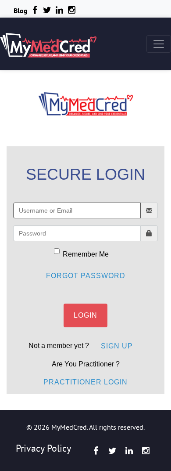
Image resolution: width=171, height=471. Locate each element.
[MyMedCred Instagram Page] (145, 450)
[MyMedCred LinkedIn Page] (59, 10)
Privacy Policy (43, 448)
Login (85, 315)
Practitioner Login (85, 382)
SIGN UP (117, 346)
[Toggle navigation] (158, 44)
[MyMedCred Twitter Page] (112, 450)
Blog (21, 10)
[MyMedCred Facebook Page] (95, 450)
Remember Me (86, 254)
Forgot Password (85, 275)
